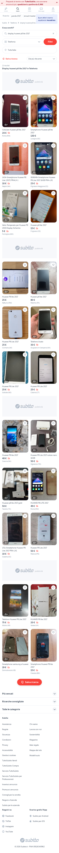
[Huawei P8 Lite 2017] (15, 327)
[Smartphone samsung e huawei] (15, 651)
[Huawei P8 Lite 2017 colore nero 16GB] (44, 442)
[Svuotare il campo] (53, 33)
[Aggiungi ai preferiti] (25, 98)
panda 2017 (16, 16)
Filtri (50, 41)
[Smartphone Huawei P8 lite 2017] (44, 651)
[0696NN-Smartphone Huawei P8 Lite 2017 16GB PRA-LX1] (44, 165)
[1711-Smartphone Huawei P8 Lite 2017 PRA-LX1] (15, 535)
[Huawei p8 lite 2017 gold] (15, 489)
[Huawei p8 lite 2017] (44, 212)
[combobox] (29, 33)
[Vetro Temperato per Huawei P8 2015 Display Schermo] (15, 212)
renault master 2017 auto (34, 16)
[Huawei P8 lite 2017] (15, 282)
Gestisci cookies (9, 755)
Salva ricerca (11, 59)
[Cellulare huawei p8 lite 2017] (15, 117)
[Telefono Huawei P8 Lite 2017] (15, 605)
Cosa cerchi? (8, 27)
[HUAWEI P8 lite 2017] (44, 605)
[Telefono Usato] (44, 327)
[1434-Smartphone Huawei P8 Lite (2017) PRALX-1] (15, 165)
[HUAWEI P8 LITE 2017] (44, 489)
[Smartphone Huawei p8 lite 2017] (44, 117)
